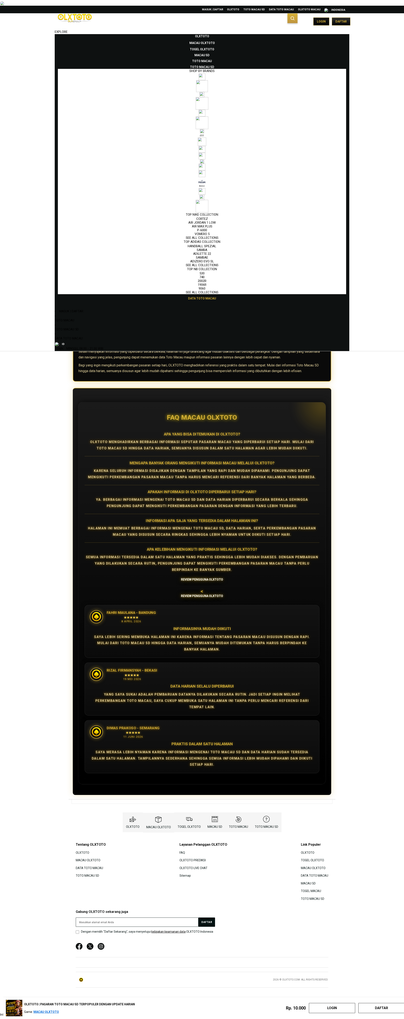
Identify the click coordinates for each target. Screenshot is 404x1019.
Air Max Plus (202, 226)
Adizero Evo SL (202, 261)
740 (202, 277)
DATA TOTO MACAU (281, 9)
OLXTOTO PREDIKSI (192, 860)
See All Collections (202, 238)
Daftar (341, 21)
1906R (202, 285)
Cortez (202, 219)
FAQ (182, 852)
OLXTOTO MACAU (309, 9)
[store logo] (75, 21)
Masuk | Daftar (212, 9)
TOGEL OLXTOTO (189, 826)
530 (202, 273)
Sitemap (185, 875)
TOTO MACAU (64, 320)
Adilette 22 (202, 254)
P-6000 (202, 230)
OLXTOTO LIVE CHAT (193, 868)
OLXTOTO (233, 9)
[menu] (202, 167)
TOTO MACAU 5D (254, 9)
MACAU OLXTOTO (158, 827)
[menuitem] (202, 36)
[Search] (292, 18)
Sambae (202, 257)
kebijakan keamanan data (168, 931)
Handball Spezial (202, 246)
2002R (202, 281)
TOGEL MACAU (311, 891)
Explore (61, 32)
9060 (202, 288)
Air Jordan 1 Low (202, 222)
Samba (202, 250)
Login (321, 21)
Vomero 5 (202, 234)
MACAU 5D (214, 826)
